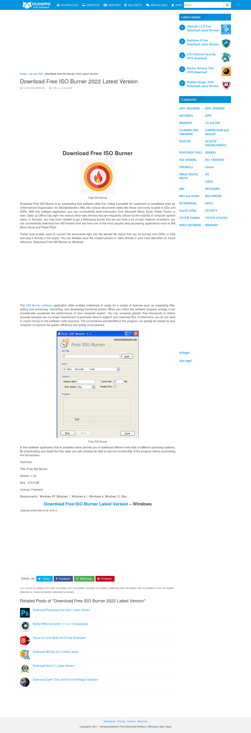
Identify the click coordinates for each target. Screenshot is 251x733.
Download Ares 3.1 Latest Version (54, 665)
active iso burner (35, 588)
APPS (178, 5)
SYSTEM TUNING (189, 218)
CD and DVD (28, 88)
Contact (131, 721)
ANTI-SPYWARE (215, 108)
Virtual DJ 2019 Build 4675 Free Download (59, 638)
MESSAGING (159, 5)
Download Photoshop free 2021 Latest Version (61, 610)
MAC (182, 189)
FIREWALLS (186, 167)
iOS (207, 174)
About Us (142, 721)
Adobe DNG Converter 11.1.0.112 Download (60, 624)
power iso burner (42, 592)
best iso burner (76, 588)
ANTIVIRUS (186, 115)
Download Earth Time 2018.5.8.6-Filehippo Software (65, 679)
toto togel (185, 360)
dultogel (184, 352)
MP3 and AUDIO (189, 196)
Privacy (121, 721)
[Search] (227, 5)
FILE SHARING (187, 160)
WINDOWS (40, 88)
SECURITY (135, 5)
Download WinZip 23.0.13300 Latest (55, 652)
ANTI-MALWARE (189, 108)
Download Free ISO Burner (122, 588)
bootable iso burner (96, 588)
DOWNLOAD (69, 5)
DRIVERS (114, 5)
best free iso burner (56, 588)
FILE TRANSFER (214, 160)
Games (209, 167)
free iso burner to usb (149, 588)
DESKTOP (93, 5)
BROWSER (185, 123)
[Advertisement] (97, 42)
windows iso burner (63, 592)
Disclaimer (109, 721)
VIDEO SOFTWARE (190, 225)
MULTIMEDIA (213, 196)
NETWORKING (188, 203)
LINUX (209, 181)
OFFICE (209, 203)
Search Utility (187, 210)
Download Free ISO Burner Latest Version (86, 504)
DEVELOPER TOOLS (190, 152)
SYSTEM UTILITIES (216, 218)
